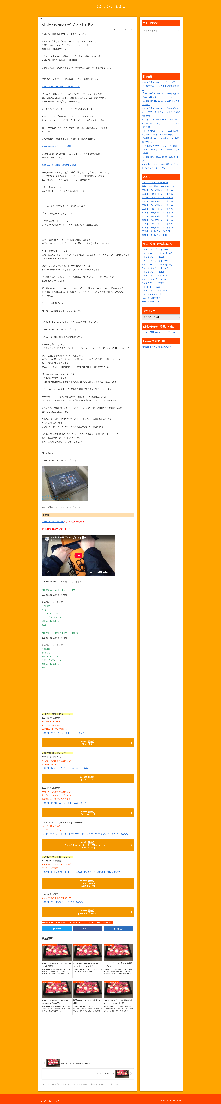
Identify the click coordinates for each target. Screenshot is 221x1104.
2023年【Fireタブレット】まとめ (157, 194)
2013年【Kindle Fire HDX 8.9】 (156, 231)
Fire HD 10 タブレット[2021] (155, 261)
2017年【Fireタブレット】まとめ (157, 216)
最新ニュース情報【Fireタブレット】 (159, 186)
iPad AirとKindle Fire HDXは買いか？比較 (61, 86)
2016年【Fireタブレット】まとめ (157, 220)
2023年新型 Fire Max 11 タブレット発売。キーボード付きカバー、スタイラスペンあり (160, 123)
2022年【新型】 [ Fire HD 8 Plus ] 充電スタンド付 (87, 883)
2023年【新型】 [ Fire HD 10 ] (87, 778)
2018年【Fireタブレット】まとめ (157, 212)
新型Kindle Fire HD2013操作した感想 (59, 165)
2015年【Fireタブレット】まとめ (157, 224)
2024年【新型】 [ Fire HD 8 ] (87, 742)
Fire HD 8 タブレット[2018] (154, 275)
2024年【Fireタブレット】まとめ (157, 190)
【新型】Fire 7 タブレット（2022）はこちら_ (63, 902)
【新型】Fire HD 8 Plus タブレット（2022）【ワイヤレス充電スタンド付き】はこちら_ (83, 872)
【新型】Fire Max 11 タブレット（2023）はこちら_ (66, 803)
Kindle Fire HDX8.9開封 (53, 521)
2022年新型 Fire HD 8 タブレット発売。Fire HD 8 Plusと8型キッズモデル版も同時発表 (160, 149)
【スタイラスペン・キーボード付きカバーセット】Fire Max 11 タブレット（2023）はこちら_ (85, 834)
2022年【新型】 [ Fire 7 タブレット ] (87, 912)
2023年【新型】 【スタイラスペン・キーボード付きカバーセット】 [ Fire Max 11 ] (88, 845)
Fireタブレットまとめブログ (155, 182)
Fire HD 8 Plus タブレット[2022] (157, 253)
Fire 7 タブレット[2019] (153, 272)
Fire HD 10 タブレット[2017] (155, 279)
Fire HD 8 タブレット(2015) (155, 290)
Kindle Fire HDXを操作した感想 (56, 146)
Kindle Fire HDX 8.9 (151, 298)
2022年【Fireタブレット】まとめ (157, 197)
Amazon (74, 922)
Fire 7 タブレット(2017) (153, 283)
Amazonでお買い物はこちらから (157, 347)
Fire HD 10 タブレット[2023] (155, 249)
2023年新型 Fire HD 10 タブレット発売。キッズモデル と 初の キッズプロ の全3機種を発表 (161, 112)
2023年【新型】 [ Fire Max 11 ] (87, 813)
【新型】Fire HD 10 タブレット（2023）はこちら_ (65, 768)
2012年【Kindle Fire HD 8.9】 (156, 235)
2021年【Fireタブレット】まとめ (157, 201)
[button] (178, 30)
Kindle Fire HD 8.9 (150, 302)
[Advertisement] (88, 692)
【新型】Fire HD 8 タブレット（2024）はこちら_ (65, 733)
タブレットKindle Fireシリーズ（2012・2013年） (96, 922)
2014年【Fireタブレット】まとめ (157, 227)
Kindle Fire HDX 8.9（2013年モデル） (56, 922)
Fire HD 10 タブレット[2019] (155, 268)
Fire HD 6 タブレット (152, 294)
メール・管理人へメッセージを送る (158, 332)
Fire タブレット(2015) (152, 287)
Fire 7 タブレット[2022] (153, 257)
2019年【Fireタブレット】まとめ (157, 209)
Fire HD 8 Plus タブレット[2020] (157, 264)
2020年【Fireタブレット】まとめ (157, 205)
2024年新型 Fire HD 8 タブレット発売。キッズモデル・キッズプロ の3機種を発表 (160, 86)
